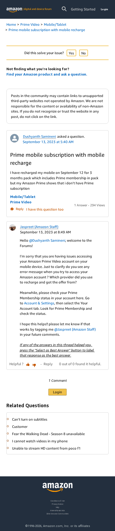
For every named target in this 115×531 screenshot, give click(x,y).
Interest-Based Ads (57, 510)
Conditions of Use (57, 501)
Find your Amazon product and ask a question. (46, 74)
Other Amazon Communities (57, 513)
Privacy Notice (57, 504)
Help (57, 507)
